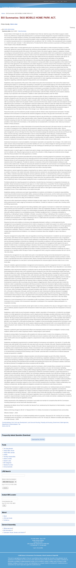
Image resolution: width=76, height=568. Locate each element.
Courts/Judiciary (6, 422)
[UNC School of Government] (19, 1)
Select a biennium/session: (9, 479)
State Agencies (64, 422)
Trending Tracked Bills (9, 456)
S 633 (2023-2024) (9, 29)
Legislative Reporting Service (11, 7)
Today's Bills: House (8, 450)
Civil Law (16, 422)
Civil (12, 422)
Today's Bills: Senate (9, 452)
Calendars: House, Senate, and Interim (14, 532)
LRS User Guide (7, 518)
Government (56, 422)
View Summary (22, 31)
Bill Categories (7, 462)
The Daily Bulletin (8, 448)
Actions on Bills (7, 458)
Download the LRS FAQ (38, 439)
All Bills (5, 454)
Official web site (8, 528)
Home (3, 13)
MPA (61, 1)
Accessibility (40, 548)
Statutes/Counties (8, 465)
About (5, 516)
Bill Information (8, 530)
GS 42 (4, 426)
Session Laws (7, 460)
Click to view (13, 24)
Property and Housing (46, 422)
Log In (34, 548)
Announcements (7, 467)
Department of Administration (10, 424)
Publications (65, 1)
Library (58, 1)
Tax (19, 424)
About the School (46, 1)
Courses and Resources (53, 1)
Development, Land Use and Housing (30, 422)
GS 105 (8, 426)
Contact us (6, 520)
